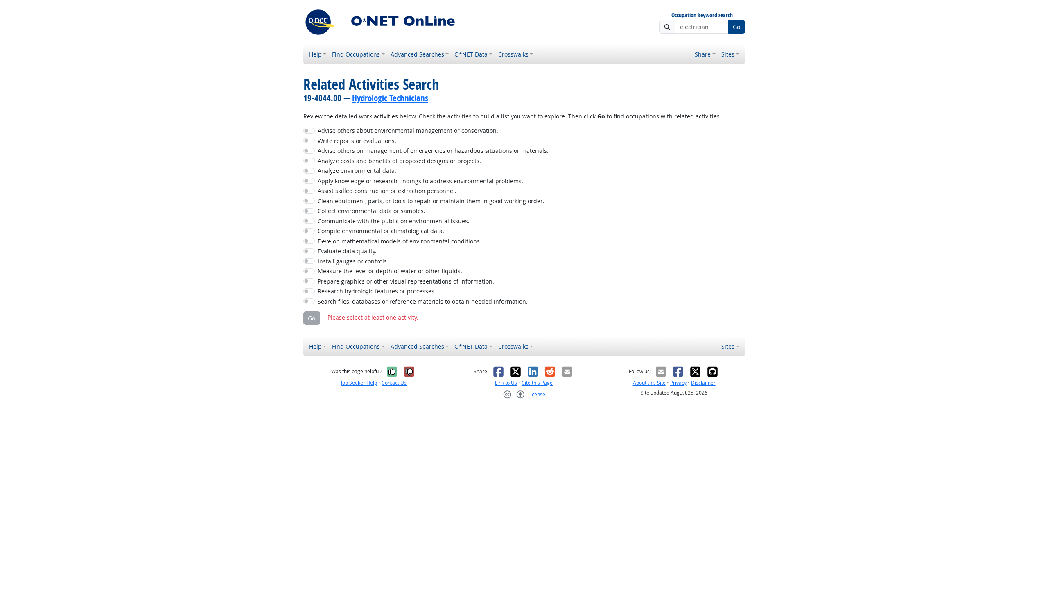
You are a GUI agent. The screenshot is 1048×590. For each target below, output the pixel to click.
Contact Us (394, 382)
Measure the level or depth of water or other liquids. (390, 271)
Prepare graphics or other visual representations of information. (406, 281)
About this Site (649, 382)
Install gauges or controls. (353, 261)
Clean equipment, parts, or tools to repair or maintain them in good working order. (431, 201)
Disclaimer (703, 382)
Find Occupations (356, 54)
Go (736, 27)
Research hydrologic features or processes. (377, 291)
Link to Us (506, 382)
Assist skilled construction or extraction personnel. (387, 191)
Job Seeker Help (359, 382)
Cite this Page (537, 382)
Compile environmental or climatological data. (381, 231)
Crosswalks (513, 54)
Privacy (678, 382)
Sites (727, 54)
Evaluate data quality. (347, 251)
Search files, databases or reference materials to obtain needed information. (423, 301)
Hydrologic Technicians (390, 98)
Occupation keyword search (702, 15)
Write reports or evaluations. (357, 141)
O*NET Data (471, 54)
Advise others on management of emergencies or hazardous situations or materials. (433, 150)
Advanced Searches (417, 54)
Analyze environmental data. (357, 171)
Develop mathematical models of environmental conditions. (399, 241)
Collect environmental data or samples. (371, 211)
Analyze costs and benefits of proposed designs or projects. (399, 161)
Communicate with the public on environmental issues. (394, 221)
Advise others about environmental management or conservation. (408, 130)
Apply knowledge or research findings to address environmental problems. (420, 181)
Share (703, 54)
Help (315, 54)
